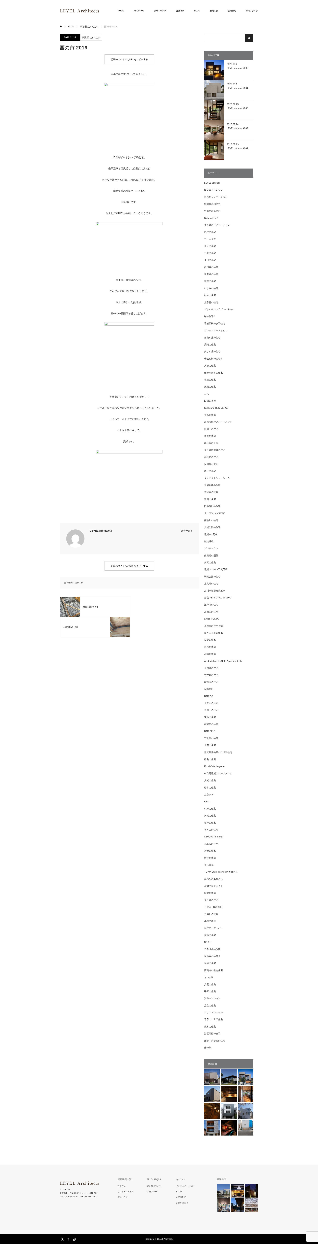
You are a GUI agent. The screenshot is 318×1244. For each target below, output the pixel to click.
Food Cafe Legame (214, 766)
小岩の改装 (210, 921)
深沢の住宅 (210, 893)
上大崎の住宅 (211, 583)
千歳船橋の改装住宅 (214, 323)
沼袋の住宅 (210, 858)
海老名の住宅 (211, 274)
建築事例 (180, 11)
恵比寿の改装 (211, 492)
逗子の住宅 (210, 246)
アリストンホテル (213, 1012)
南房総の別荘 (211, 555)
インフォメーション (185, 1186)
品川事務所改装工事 (214, 590)
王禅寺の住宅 (211, 604)
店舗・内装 (123, 1197)
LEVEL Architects (101, 530)
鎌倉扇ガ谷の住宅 (213, 372)
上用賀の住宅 (211, 668)
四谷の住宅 (210, 232)
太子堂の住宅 (211, 302)
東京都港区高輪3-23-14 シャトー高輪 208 (78, 1193)
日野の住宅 (210, 639)
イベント (181, 1179)
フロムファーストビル (215, 330)
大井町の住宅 (211, 675)
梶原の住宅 (210, 295)
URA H (207, 942)
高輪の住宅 (210, 654)
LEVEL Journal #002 (237, 128)
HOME (121, 11)
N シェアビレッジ (213, 189)
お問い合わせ (252, 11)
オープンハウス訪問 (214, 513)
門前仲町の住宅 (212, 506)
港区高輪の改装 (212, 1033)
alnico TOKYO (211, 618)
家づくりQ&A (160, 11)
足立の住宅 (210, 1005)
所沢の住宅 (210, 562)
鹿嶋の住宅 (210, 344)
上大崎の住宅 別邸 (213, 625)
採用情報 (232, 11)
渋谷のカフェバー (213, 928)
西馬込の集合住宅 (213, 970)
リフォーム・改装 (125, 1191)
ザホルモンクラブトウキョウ (219, 309)
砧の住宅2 (209, 316)
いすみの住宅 (211, 288)
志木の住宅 (210, 1026)
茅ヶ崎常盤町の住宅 (214, 450)
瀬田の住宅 (210, 499)
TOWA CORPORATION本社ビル (221, 871)
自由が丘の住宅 (212, 337)
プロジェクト (211, 548)
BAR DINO (209, 731)
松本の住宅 (210, 787)
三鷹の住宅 (210, 253)
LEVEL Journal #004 (237, 88)
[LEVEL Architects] (99, 10)
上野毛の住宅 (211, 703)
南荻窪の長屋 (211, 443)
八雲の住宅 (210, 984)
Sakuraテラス (211, 218)
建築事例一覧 (125, 1179)
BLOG (197, 11)
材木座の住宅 (211, 682)
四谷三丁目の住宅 (213, 632)
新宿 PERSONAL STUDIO (217, 597)
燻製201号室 (210, 534)
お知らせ (214, 11)
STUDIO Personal (213, 836)
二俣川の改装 (211, 914)
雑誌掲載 (208, 541)
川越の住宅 (210, 365)
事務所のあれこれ (91, 37)
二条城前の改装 (212, 949)
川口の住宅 (210, 260)
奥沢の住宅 (210, 815)
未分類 (207, 1047)
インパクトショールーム (217, 478)
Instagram (73, 1238)
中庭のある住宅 (212, 211)
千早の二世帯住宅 (213, 1019)
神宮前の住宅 (211, 724)
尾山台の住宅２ (212, 956)
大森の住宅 (210, 745)
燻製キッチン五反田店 (215, 569)
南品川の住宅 (211, 520)
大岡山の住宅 (211, 710)
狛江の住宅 (210, 471)
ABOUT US (139, 11)
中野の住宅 (210, 808)
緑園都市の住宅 (212, 204)
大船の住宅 (210, 780)
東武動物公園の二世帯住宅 (218, 752)
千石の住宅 (210, 415)
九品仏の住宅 (211, 843)
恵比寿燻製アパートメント (218, 421)
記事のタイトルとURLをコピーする (129, 59)
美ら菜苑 (208, 865)
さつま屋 (208, 977)
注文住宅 (122, 1186)
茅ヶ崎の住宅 (211, 900)
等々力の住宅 (211, 829)
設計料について (154, 1186)
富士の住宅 (210, 850)
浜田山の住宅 (211, 429)
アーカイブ (210, 239)
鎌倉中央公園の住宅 (214, 1040)
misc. (207, 801)
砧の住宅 (208, 689)
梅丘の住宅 (210, 379)
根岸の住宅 (210, 822)
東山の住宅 (210, 717)
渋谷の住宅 (210, 963)
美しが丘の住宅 (212, 351)
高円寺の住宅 (211, 267)
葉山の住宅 (210, 935)
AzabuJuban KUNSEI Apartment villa (223, 661)
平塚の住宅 (210, 991)
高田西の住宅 (211, 611)
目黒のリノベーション (215, 197)
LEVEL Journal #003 (237, 108)
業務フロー (152, 1191)
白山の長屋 (210, 400)
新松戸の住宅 (211, 457)
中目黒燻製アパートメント (218, 773)
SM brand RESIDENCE (216, 408)
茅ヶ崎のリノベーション (217, 225)
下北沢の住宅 (211, 738)
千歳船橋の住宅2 (213, 358)
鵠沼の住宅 (210, 386)
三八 (206, 393)
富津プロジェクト (213, 886)
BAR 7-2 (208, 696)
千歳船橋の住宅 (212, 485)
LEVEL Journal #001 (237, 148)
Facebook (67, 1238)
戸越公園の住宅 (212, 527)
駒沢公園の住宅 (212, 576)
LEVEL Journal (212, 182)
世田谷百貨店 (211, 464)
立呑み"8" (209, 794)
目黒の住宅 (210, 647)
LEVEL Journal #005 (237, 68)
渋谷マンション (212, 998)
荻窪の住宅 (210, 281)
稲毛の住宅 (210, 759)
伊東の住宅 (210, 436)
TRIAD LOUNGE (213, 907)
